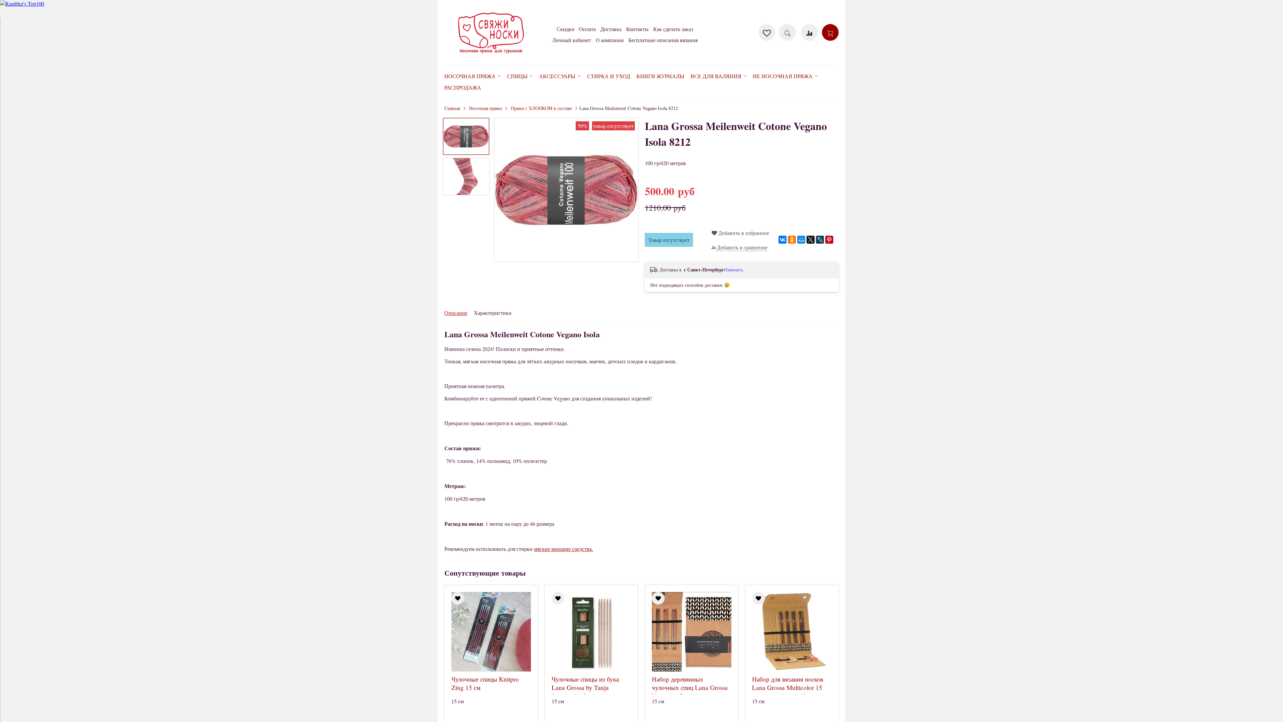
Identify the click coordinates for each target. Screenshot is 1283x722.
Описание (455, 312)
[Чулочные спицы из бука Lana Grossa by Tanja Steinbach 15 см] (591, 632)
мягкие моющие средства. (563, 548)
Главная (452, 108)
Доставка (610, 28)
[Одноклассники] (792, 240)
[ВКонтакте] (782, 240)
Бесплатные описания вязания (663, 39)
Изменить (733, 269)
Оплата (587, 28)
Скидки (565, 28)
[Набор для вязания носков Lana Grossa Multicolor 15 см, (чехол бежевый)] (792, 632)
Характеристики (493, 312)
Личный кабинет (571, 39)
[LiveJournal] (820, 240)
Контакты (637, 28)
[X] (811, 240)
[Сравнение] (809, 32)
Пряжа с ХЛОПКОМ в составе (541, 108)
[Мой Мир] (801, 240)
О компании (610, 39)
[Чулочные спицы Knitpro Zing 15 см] (491, 632)
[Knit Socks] (491, 54)
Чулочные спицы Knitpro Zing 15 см (485, 683)
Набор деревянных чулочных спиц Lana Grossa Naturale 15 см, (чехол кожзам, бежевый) (690, 691)
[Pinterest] (829, 240)
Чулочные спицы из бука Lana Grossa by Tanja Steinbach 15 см (585, 687)
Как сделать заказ (673, 28)
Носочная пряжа (485, 108)
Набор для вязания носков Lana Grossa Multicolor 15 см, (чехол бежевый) (787, 687)
